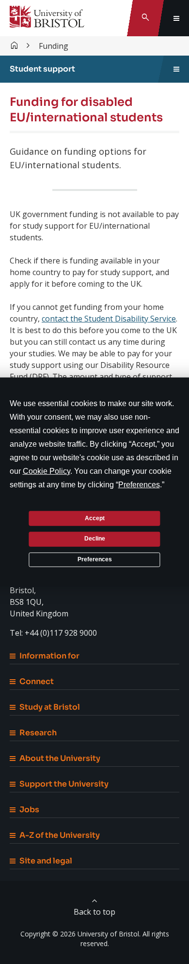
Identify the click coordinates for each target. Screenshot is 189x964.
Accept (95, 517)
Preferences (95, 559)
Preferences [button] (139, 485)
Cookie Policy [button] (46, 471)
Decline (94, 538)
